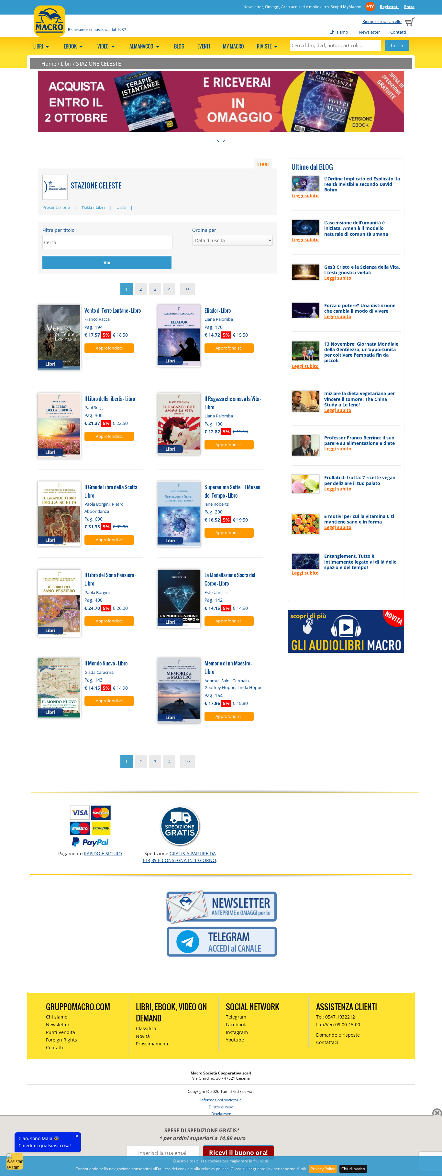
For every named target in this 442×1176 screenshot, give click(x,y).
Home (48, 63)
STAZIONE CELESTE (98, 63)
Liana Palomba (218, 319)
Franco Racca (97, 319)
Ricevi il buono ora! (238, 1152)
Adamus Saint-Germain (226, 681)
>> (187, 289)
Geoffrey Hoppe (219, 687)
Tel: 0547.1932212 (335, 1017)
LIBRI (263, 164)
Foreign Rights (61, 1040)
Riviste (264, 46)
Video (103, 46)
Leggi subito (305, 195)
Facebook (236, 1024)
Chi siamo (338, 32)
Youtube (235, 1040)
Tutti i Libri (93, 207)
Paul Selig (93, 407)
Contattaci (327, 1042)
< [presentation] (217, 140)
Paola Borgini (97, 504)
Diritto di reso (221, 1107)
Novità (143, 1036)
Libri (38, 46)
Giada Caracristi (99, 672)
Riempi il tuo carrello (382, 21)
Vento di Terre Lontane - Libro (112, 310)
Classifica (146, 1028)
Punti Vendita (60, 1032)
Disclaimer (221, 1114)
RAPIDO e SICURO (103, 853)
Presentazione (56, 207)
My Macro (233, 46)
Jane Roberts (216, 504)
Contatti (398, 32)
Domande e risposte (338, 1035)
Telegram (236, 1017)
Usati (121, 207)
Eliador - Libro (217, 310)
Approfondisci (109, 348)
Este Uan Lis (215, 592)
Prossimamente (153, 1044)
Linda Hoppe (250, 687)
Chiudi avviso (353, 1168)
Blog (179, 46)
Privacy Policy (323, 1168)
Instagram (237, 1032)
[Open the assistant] (14, 1161)
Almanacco (141, 46)
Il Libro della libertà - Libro (109, 398)
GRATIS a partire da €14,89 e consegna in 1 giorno (179, 856)
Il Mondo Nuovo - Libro (105, 663)
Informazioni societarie (221, 1100)
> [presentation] (224, 140)
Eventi (203, 46)
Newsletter (369, 32)
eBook (71, 46)
